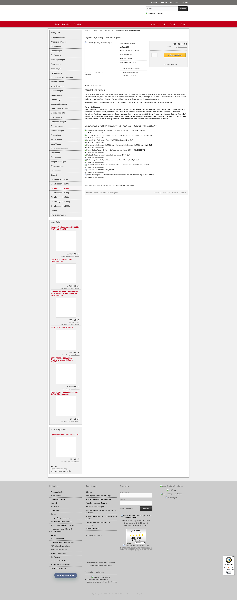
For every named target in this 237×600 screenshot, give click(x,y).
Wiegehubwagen (57, 166)
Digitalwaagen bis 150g (60, 184)
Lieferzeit (54, 503)
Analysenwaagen (58, 37)
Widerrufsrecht (56, 496)
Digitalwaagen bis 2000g (60, 206)
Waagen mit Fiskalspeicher (60, 564)
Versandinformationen (58, 499)
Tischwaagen (56, 157)
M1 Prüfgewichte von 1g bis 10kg (122, 130)
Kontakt (53, 514)
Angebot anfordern (170, 64)
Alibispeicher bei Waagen (95, 507)
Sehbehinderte (56, 139)
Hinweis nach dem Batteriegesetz (63, 525)
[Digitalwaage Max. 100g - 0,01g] (97, 160)
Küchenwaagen (57, 91)
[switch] (228, 572)
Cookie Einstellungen (58, 568)
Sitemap (89, 492)
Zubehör (54, 175)
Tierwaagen (55, 153)
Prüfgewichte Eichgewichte (60, 546)
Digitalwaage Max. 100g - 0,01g (120, 160)
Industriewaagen (57, 82)
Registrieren (66, 24)
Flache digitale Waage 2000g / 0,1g (124, 150)
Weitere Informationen (58, 553)
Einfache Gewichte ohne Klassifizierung (129, 165)
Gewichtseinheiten (92, 529)
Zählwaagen (55, 170)
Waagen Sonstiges (58, 162)
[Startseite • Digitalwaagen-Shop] (65, 12)
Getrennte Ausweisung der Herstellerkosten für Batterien (101, 518)
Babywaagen (56, 46)
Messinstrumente (58, 113)
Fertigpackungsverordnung (60, 518)
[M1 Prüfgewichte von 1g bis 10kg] (97, 130)
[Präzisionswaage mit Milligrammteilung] (99, 175)
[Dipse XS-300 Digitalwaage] (95, 140)
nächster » (175, 193)
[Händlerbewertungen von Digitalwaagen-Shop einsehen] (136, 544)
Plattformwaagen (57, 131)
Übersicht (88, 193)
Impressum (55, 510)
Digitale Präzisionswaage (113, 155)
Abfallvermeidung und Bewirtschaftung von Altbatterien (100, 512)
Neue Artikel (56, 222)
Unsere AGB (55, 507)
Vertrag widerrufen (57, 492)
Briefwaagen (56, 55)
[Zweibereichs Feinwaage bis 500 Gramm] (100, 145)
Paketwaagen (56, 117)
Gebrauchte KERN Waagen (60, 561)
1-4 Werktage (131, 43)
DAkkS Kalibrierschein (59, 550)
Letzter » (184, 193)
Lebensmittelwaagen (59, 104)
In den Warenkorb (174, 55)
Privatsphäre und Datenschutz (61, 521)
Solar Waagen (56, 144)
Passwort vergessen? (127, 508)
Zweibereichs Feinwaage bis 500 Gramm (130, 145)
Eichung (53, 535)
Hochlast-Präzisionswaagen (62, 77)
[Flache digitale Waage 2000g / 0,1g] (98, 150)
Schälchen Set (102, 170)
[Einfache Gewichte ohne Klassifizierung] (100, 165)
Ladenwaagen (56, 99)
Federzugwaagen (58, 60)
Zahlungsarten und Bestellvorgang (63, 542)
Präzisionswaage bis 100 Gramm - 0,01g (130, 135)
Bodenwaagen (56, 51)
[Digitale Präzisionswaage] (94, 155)
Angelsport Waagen (58, 42)
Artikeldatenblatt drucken (131, 69)
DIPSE (134, 62)
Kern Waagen (55, 557)
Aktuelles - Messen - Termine (96, 503)
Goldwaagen (56, 68)
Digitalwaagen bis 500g (60, 197)
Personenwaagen (58, 126)
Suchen (182, 9)
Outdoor (54, 210)
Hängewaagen (56, 73)
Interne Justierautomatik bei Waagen (99, 499)
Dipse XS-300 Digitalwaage (115, 140)
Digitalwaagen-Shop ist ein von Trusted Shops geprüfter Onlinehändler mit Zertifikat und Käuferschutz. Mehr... (136, 523)
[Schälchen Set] (91, 170)
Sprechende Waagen (59, 148)
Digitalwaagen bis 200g (60, 188)
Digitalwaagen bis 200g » (60, 469)
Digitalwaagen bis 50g (59, 179)
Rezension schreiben (130, 72)
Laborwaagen (56, 95)
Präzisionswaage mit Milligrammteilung (128, 175)
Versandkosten (182, 47)
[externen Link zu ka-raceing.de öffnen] (171, 498)
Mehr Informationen (136, 551)
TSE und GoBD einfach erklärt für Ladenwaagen (97, 524)
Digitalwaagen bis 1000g (60, 201)
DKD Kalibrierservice (58, 539)
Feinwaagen (55, 64)
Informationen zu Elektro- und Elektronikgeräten (60, 530)
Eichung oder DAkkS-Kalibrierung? (98, 496)
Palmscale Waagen (58, 122)
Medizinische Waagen (59, 108)
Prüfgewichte (56, 135)
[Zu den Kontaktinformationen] (171, 486)
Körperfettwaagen (58, 86)
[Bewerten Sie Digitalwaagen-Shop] (136, 545)
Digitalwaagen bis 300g (60, 193)
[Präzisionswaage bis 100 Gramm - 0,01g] (100, 135)
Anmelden (77, 24)
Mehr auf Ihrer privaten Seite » (61, 471)
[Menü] (233, 557)
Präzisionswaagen (58, 215)
